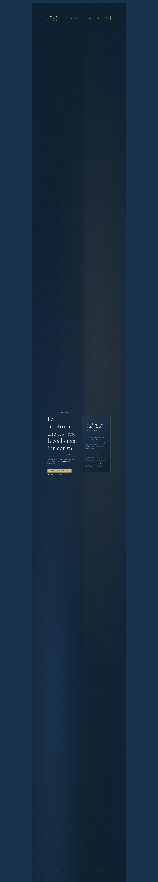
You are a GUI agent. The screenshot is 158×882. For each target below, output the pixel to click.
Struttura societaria (54, 474)
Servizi (82, 18)
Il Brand (90, 18)
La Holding (73, 18)
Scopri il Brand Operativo (59, 470)
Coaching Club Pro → (102, 18)
